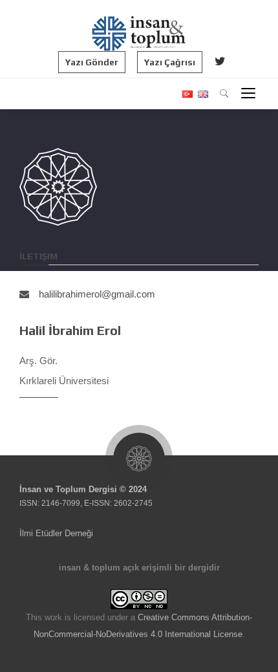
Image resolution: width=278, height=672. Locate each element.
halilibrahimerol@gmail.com (97, 293)
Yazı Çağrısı (169, 62)
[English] (201, 94)
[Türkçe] (187, 94)
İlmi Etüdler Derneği (56, 533)
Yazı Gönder (91, 62)
